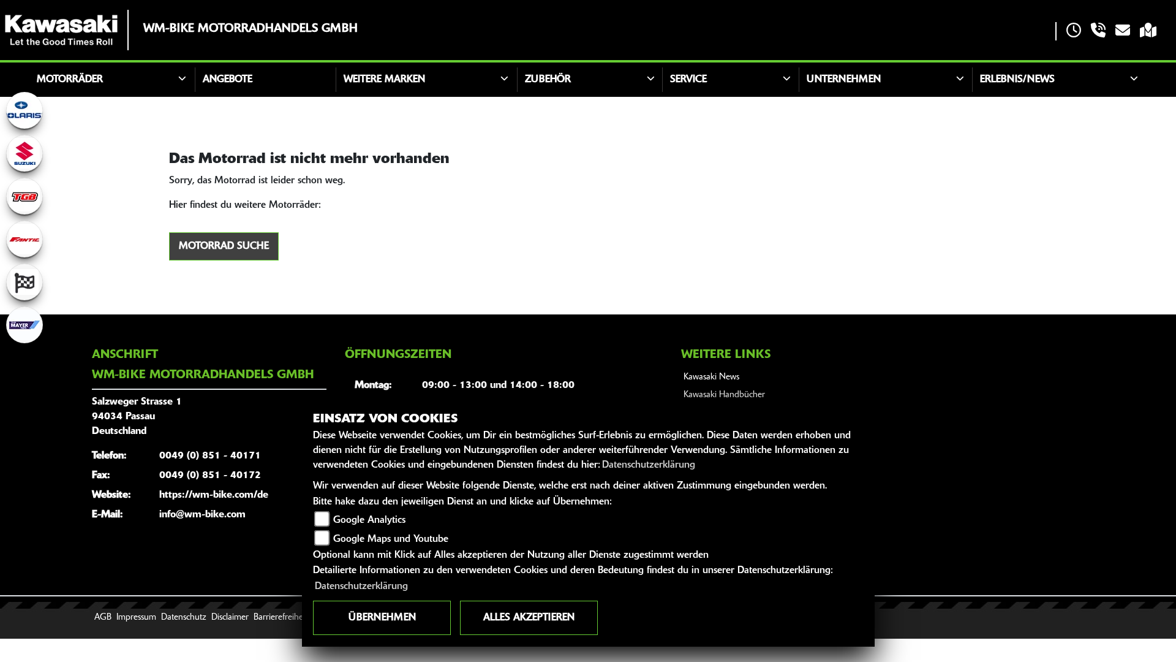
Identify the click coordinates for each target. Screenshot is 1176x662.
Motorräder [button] (70, 80)
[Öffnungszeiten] (1073, 31)
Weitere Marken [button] (384, 80)
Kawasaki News (711, 377)
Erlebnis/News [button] (1017, 80)
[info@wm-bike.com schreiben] (1122, 31)
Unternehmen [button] (844, 80)
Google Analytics (369, 520)
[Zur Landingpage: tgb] (24, 196)
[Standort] (1148, 31)
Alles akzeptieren (529, 618)
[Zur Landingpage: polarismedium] (24, 110)
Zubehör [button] (548, 80)
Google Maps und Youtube (390, 539)
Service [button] (688, 80)
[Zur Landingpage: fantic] (24, 239)
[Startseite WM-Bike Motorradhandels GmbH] (61, 30)
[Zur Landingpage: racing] (24, 282)
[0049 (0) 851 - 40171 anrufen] (1098, 31)
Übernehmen (382, 618)
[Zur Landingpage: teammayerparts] (24, 324)
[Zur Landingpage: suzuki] (24, 153)
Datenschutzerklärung (648, 465)
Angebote (227, 80)
